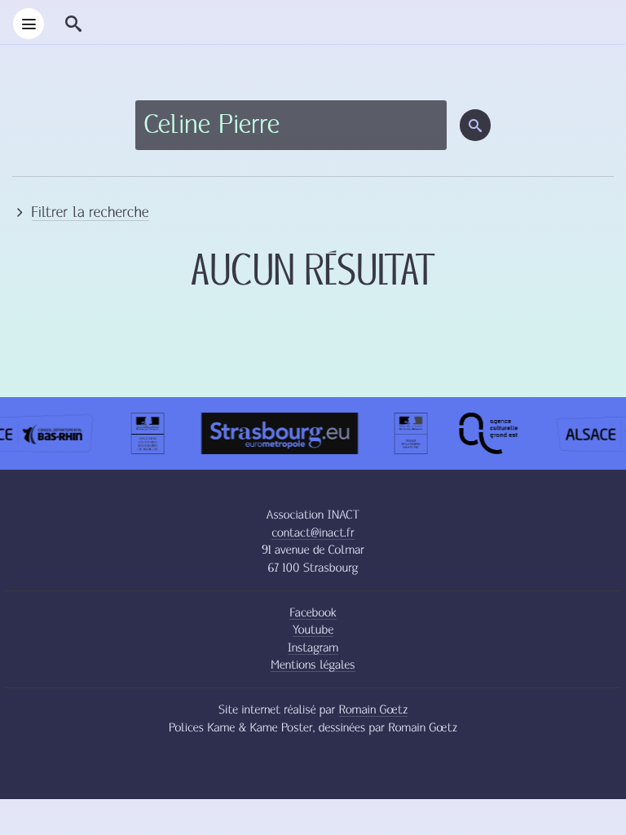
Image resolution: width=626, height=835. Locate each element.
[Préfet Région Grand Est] (408, 438)
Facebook (312, 613)
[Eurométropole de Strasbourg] (276, 438)
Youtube (313, 630)
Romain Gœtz (373, 710)
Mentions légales (313, 665)
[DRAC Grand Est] (145, 438)
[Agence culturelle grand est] (485, 438)
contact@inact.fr (313, 533)
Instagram (313, 648)
